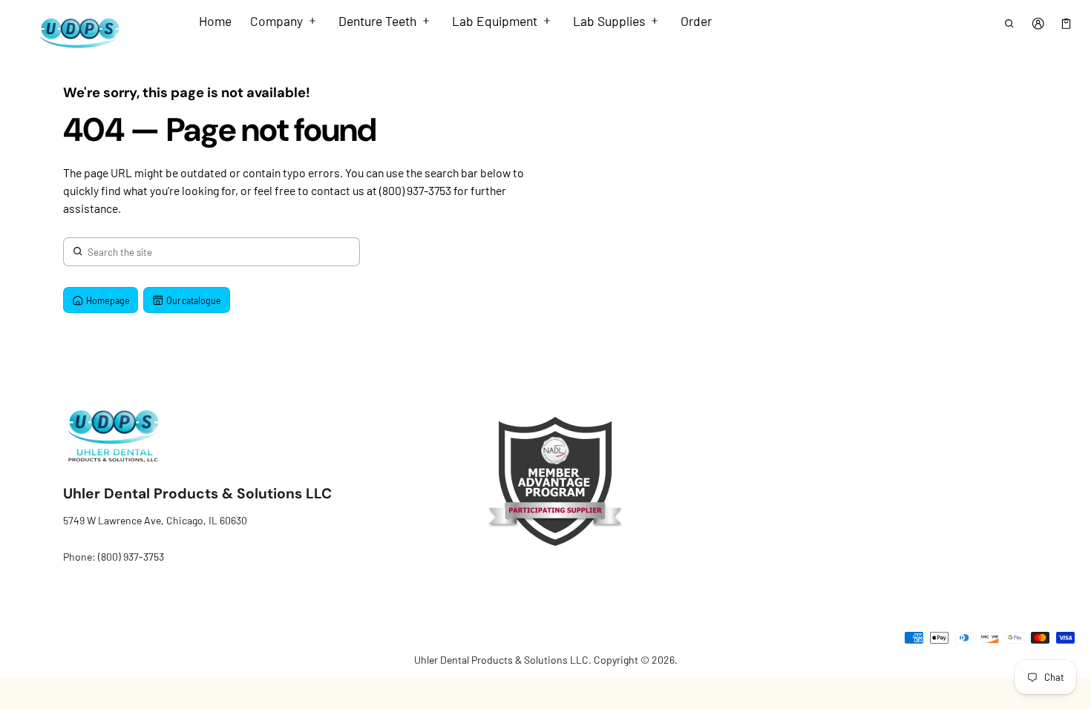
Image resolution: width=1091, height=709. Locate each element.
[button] (1009, 23)
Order (696, 21)
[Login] (1037, 23)
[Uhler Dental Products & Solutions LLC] (77, 32)
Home (215, 21)
